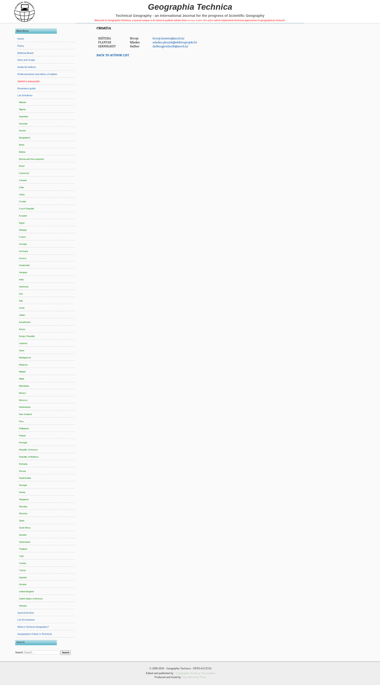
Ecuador (23, 216)
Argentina (23, 116)
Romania (23, 464)
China (22, 194)
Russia (22, 471)
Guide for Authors (26, 67)
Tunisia (22, 563)
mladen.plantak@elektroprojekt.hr (175, 42)
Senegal (23, 485)
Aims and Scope (26, 60)
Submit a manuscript (28, 81)
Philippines (24, 428)
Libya (21, 350)
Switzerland (24, 542)
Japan (22, 315)
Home (20, 38)
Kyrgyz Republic (27, 336)
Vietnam (23, 606)
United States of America (31, 598)
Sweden (23, 535)
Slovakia (23, 506)
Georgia (23, 244)
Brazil (21, 166)
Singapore (24, 499)
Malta (21, 379)
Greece (22, 258)
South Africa (24, 528)
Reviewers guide (26, 88)
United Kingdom (26, 591)
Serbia (22, 492)
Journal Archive (25, 613)
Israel (21, 308)
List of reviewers (26, 619)
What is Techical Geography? (33, 627)
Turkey (22, 570)
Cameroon (24, 173)
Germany (23, 251)
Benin (21, 145)
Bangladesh (24, 137)
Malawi (22, 371)
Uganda (23, 577)
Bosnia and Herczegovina (31, 159)
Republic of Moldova (28, 457)
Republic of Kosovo (28, 449)
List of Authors (24, 95)
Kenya (22, 329)
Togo (21, 556)
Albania (22, 102)
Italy (21, 301)
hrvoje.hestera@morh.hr (168, 38)
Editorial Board (25, 53)
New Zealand (25, 414)
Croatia (22, 201)
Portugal (23, 442)
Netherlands (25, 407)
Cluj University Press (194, 677)
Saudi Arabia (25, 478)
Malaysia (23, 364)
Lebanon (23, 343)
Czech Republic (26, 208)
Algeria (22, 109)
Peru (21, 421)
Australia (23, 123)
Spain (21, 520)
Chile (21, 187)
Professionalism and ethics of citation (37, 74)
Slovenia (23, 513)
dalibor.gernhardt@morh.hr (170, 46)
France (22, 237)
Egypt (22, 223)
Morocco (23, 400)
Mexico (22, 393)
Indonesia (23, 286)
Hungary (23, 272)
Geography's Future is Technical (34, 634)
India (21, 279)
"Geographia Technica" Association (195, 673)
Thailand (23, 549)
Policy (20, 46)
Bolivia (22, 152)
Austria (22, 130)
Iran (21, 294)
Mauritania (24, 386)
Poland (22, 435)
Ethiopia (23, 230)
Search (19, 652)
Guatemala (24, 265)
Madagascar (25, 357)
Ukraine (23, 584)
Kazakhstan (24, 322)
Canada (23, 180)
